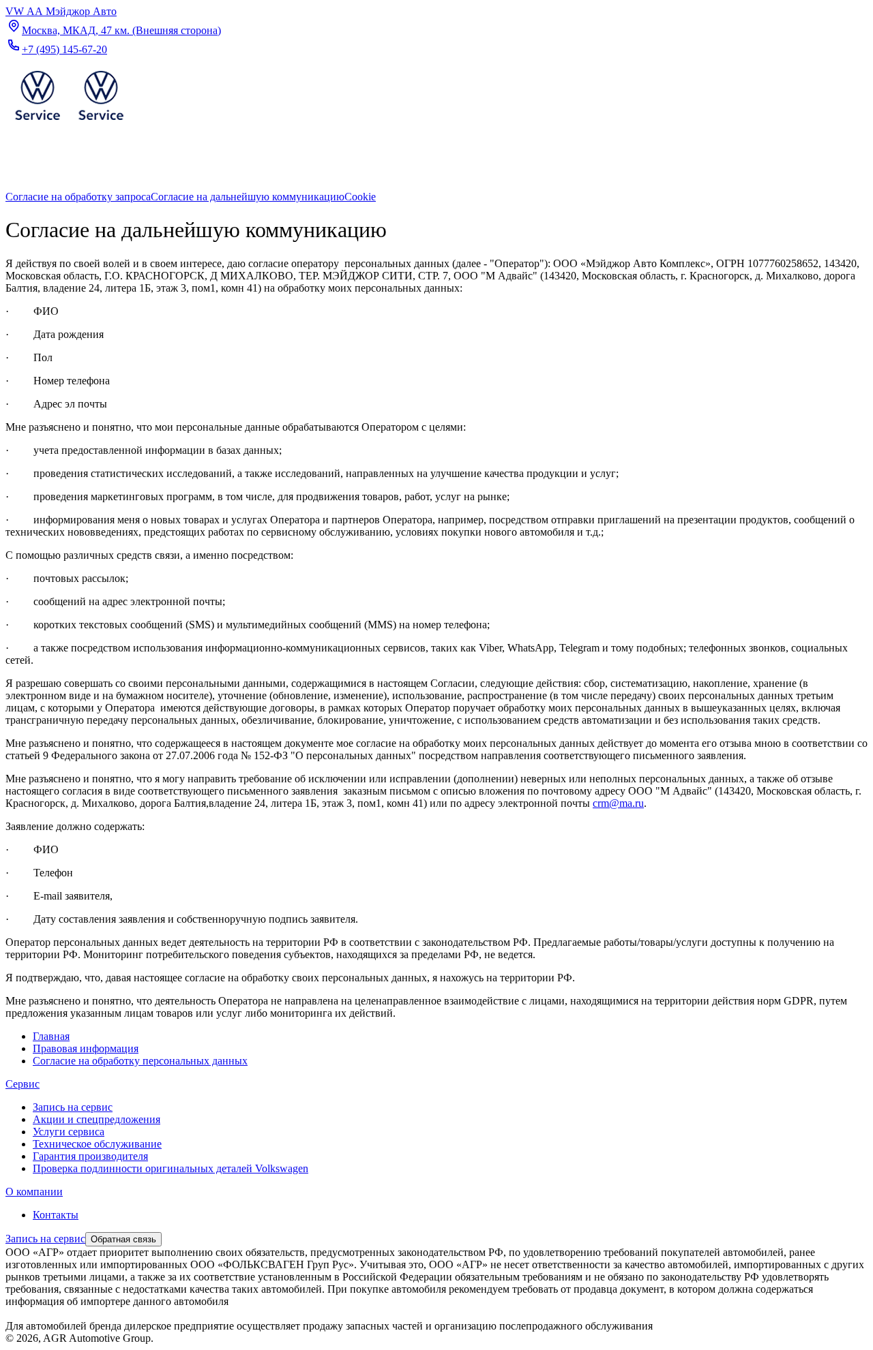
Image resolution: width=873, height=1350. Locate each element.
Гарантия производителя (90, 1156)
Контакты (55, 1215)
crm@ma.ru (618, 803)
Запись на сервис (73, 1107)
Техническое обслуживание (97, 1144)
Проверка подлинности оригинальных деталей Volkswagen (170, 1168)
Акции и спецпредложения (96, 1119)
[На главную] (68, 123)
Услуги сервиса (68, 1131)
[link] (78, 196)
